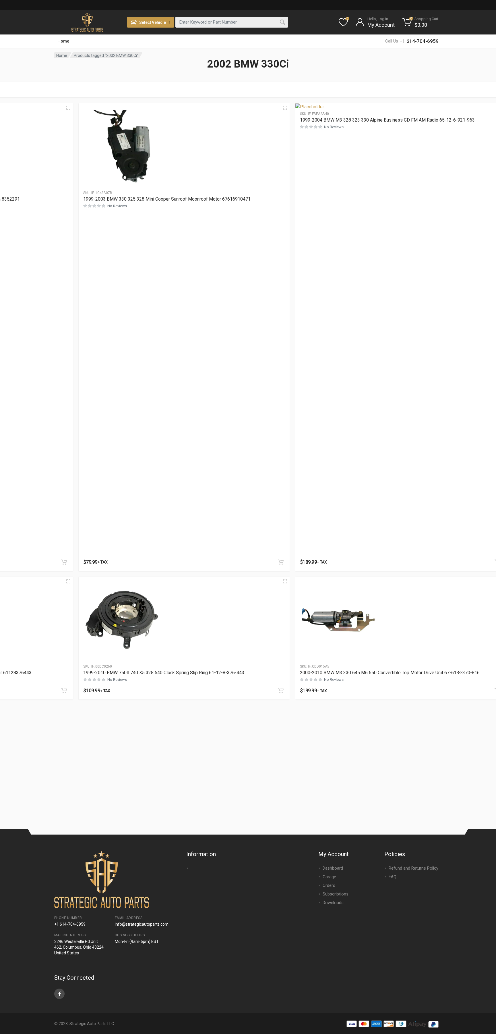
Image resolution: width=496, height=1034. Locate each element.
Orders (329, 885)
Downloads (333, 902)
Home (63, 41)
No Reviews (117, 206)
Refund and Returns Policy (413, 868)
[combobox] (231, 22)
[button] (64, 562)
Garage (329, 876)
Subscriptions (335, 894)
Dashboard (333, 868)
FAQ (392, 876)
